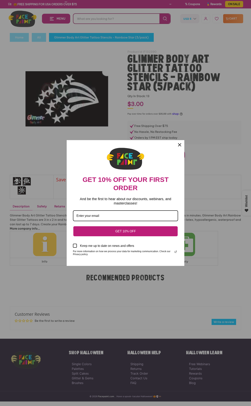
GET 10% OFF (125, 231)
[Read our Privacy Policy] (175, 251)
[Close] (179, 145)
